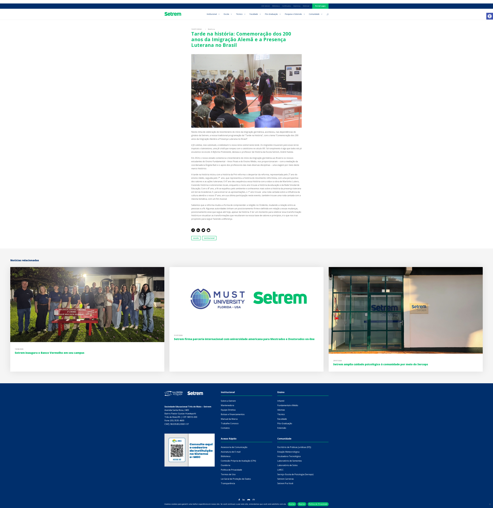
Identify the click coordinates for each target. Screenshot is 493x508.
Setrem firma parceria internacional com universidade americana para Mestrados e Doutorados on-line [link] (244, 339)
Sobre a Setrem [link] (228, 400)
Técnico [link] (239, 14)
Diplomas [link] (296, 6)
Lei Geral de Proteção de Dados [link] (236, 478)
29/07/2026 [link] (337, 360)
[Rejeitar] (490, 504)
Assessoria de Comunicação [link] (234, 447)
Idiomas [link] (281, 409)
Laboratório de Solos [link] (287, 465)
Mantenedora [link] (227, 405)
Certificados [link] (286, 6)
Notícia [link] (211, 29)
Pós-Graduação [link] (271, 14)
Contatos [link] (225, 428)
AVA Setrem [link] (265, 6)
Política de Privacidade (318, 504)
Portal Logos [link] (320, 6)
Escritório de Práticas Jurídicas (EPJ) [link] (294, 447)
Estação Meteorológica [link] (288, 451)
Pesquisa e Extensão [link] (293, 14)
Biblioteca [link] (276, 6)
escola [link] (196, 238)
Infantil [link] (280, 400)
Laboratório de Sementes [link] (289, 460)
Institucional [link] (212, 14)
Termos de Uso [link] (228, 474)
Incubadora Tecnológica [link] (289, 456)
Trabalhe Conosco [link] (230, 423)
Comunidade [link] (314, 14)
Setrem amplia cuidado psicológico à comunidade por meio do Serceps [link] (380, 364)
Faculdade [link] (253, 14)
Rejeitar (302, 504)
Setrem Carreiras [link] (285, 478)
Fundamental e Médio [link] (287, 405)
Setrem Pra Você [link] (285, 483)
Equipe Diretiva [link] (228, 409)
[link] (489, 16)
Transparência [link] (228, 483)
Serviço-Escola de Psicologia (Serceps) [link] (295, 474)
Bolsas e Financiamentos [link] (233, 414)
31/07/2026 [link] (178, 335)
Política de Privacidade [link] (231, 469)
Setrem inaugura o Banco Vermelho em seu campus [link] (49, 353)
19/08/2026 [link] (19, 349)
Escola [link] (226, 14)
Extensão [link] (281, 428)
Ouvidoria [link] (225, 465)
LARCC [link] (280, 469)
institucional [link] (209, 238)
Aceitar (292, 504)
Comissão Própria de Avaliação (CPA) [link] (238, 460)
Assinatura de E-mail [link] (230, 451)
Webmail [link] (306, 6)
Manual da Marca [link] (229, 419)
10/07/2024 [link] (196, 29)
